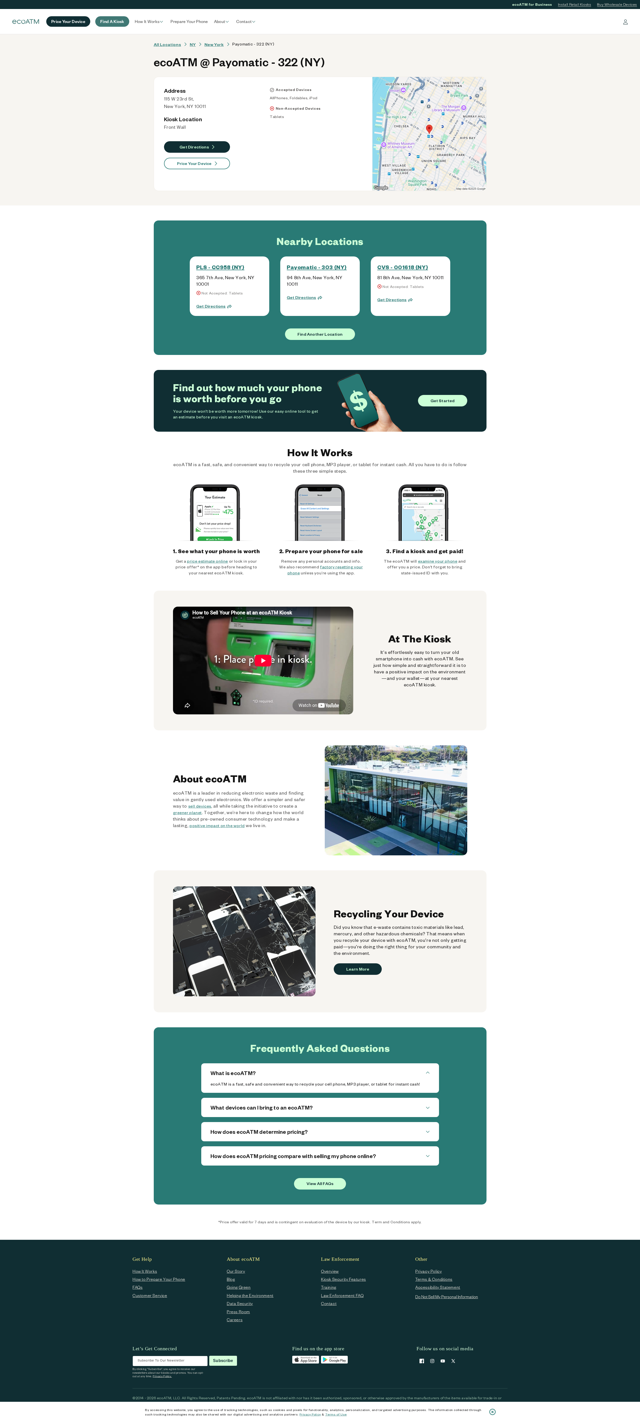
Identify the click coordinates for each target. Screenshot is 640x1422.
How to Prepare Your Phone (158, 1279)
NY (193, 44)
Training (328, 1287)
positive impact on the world (217, 825)
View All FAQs (320, 1183)
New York (214, 44)
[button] (149, 21)
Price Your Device (194, 163)
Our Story (236, 1271)
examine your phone (438, 561)
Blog (231, 1279)
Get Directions (194, 146)
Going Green (239, 1287)
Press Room (238, 1311)
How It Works (144, 1271)
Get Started (442, 400)
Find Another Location (320, 334)
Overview (330, 1271)
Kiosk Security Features (343, 1279)
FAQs (137, 1287)
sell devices (199, 806)
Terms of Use (336, 1414)
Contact (328, 1303)
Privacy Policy (310, 1414)
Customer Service (149, 1295)
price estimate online (207, 561)
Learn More (358, 969)
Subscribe (223, 1361)
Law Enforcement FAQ (342, 1295)
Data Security (240, 1303)
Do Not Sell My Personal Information (446, 1296)
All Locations (167, 44)
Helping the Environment (250, 1295)
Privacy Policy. (162, 1376)
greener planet (187, 812)
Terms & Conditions (433, 1279)
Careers (234, 1319)
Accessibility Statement (437, 1287)
